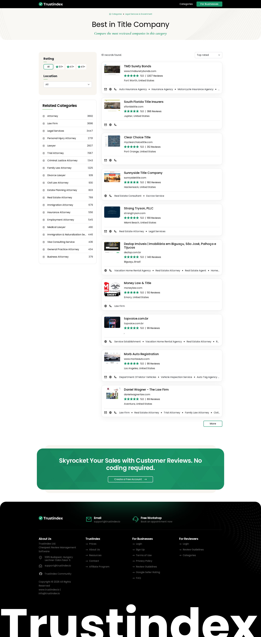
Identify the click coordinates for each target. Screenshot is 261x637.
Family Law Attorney (59, 167)
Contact (94, 561)
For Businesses (209, 4)
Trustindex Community (58, 573)
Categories (186, 4)
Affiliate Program (99, 566)
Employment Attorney (60, 219)
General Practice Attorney (63, 249)
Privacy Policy (144, 561)
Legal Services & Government (138, 14)
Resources (95, 555)
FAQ (138, 578)
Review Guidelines (146, 566)
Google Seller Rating (148, 572)
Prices (92, 544)
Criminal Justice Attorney (62, 160)
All (48, 66)
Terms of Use (144, 555)
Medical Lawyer (56, 227)
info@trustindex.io (49, 593)
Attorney (52, 116)
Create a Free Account (128, 479)
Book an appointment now (156, 521)
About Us (94, 549)
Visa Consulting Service (61, 242)
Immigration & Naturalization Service (67, 234)
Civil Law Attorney (57, 182)
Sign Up (140, 549)
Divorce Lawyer (56, 175)
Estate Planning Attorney (62, 190)
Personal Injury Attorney (61, 138)
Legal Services (55, 130)
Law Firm (52, 123)
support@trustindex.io (107, 521)
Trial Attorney (55, 153)
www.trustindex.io (49, 589)
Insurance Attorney (58, 212)
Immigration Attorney (60, 204)
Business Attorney (58, 256)
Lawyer (51, 145)
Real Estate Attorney (59, 197)
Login (139, 544)
